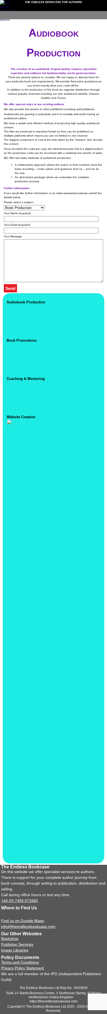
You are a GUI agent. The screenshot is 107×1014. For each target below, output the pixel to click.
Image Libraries (14, 950)
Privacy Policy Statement (22, 968)
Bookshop (9, 938)
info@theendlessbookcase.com (28, 926)
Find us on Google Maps (22, 920)
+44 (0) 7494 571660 (19, 900)
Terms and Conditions (20, 962)
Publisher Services (17, 944)
